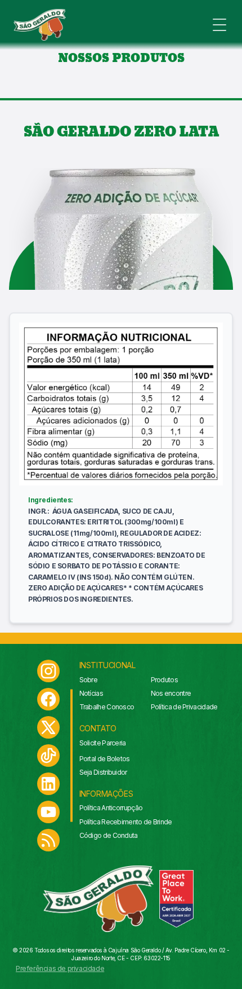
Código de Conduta (108, 835)
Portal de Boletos (104, 758)
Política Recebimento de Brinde (125, 822)
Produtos (164, 679)
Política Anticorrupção (111, 807)
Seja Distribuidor (103, 772)
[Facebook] (48, 699)
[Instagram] (48, 671)
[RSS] (48, 840)
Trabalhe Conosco (107, 707)
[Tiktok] (48, 755)
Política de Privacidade (184, 707)
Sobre (88, 679)
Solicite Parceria (102, 743)
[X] (48, 727)
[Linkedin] (48, 783)
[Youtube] (48, 812)
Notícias (91, 693)
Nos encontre (171, 693)
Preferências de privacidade (60, 968)
